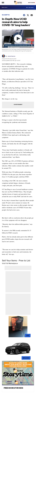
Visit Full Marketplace (10, 263)
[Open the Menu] (2, 2)
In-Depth (6, 15)
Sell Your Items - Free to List (16, 260)
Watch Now (31, 2)
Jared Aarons (11, 56)
